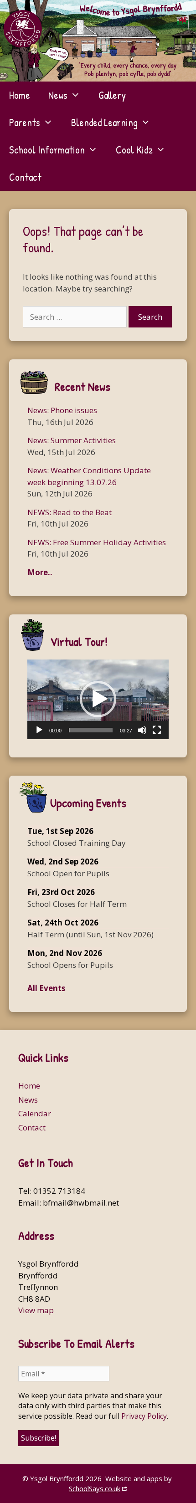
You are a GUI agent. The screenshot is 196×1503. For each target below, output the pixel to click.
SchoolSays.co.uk (94, 1488)
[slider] (91, 730)
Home (19, 95)
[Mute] (142, 730)
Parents (24, 122)
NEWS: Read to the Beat (69, 512)
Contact (25, 177)
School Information (47, 150)
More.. (39, 572)
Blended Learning (104, 122)
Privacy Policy (144, 1416)
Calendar (34, 1113)
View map (36, 1310)
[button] (98, 699)
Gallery (112, 95)
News (57, 95)
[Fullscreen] (156, 730)
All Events (46, 988)
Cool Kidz (134, 150)
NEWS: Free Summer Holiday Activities (96, 542)
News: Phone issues (62, 410)
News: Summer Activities (71, 440)
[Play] (39, 730)
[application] (98, 699)
